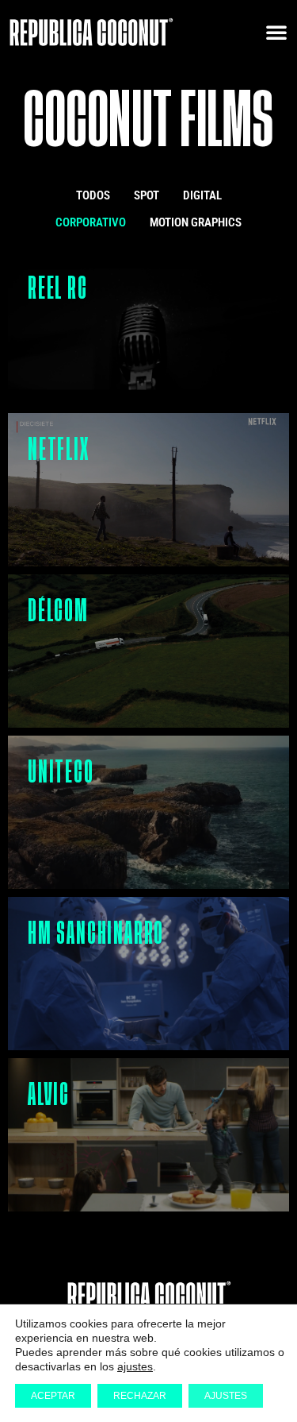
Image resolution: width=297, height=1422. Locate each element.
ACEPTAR (53, 1395)
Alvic (49, 1094)
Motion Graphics (196, 222)
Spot (146, 195)
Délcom (58, 611)
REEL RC (58, 288)
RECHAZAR (139, 1395)
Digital (202, 195)
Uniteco (61, 772)
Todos (93, 195)
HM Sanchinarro (96, 933)
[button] (276, 31)
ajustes (135, 1366)
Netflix (58, 449)
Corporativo (90, 222)
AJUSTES (225, 1395)
